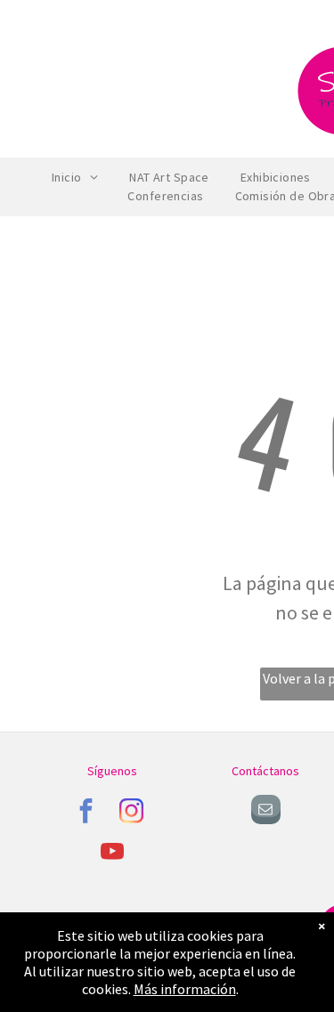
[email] (266, 812)
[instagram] (132, 813)
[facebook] (86, 813)
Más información (185, 989)
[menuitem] (77, 177)
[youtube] (112, 853)
